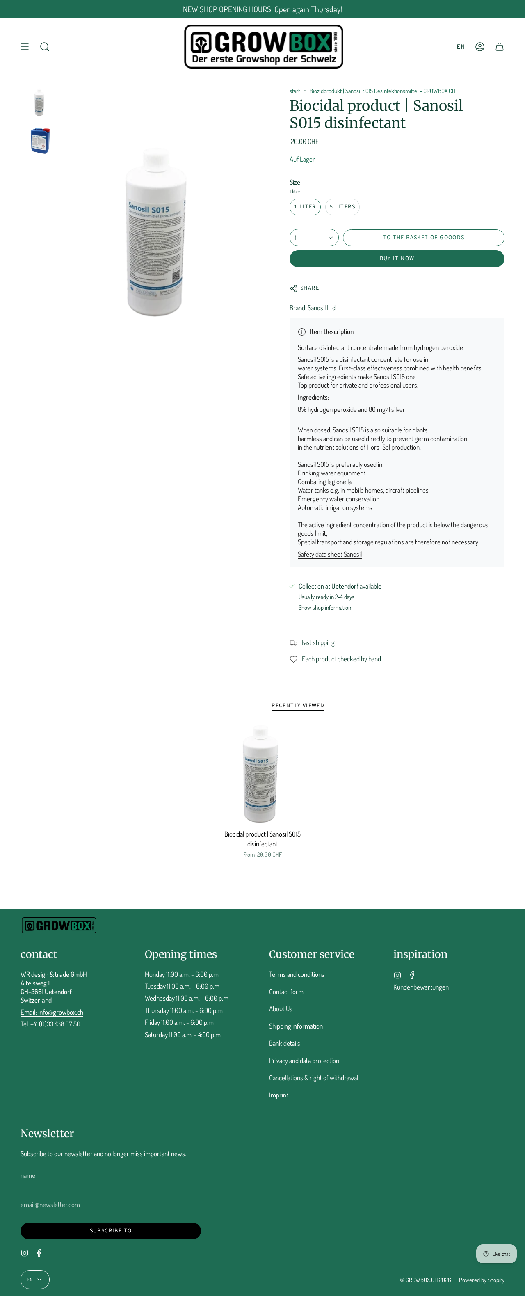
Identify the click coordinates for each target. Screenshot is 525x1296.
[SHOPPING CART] (499, 46)
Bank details (284, 1043)
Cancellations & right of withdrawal (313, 1077)
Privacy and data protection (304, 1060)
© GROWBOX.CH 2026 (425, 1279)
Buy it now (397, 258)
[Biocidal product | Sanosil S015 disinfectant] (262, 775)
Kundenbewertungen (421, 987)
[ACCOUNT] (480, 46)
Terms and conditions (296, 974)
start (295, 90)
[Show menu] (24, 46)
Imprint (278, 1094)
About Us (280, 1008)
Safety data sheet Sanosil (330, 554)
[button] (45, 46)
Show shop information (325, 607)
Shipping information (296, 1026)
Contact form (286, 991)
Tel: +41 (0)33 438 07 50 (50, 1023)
